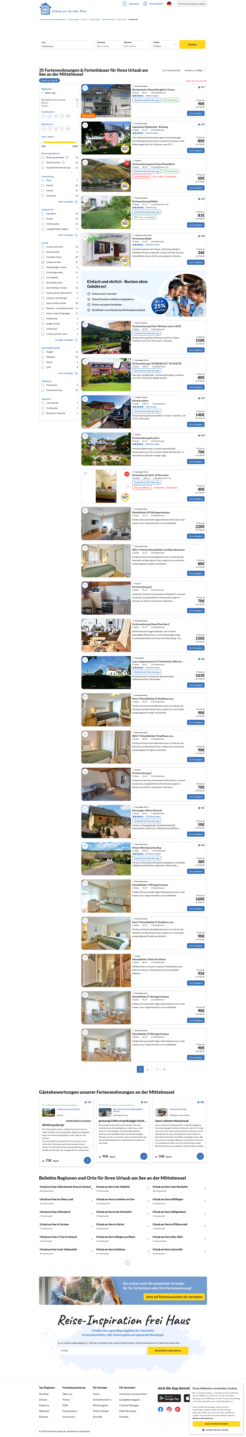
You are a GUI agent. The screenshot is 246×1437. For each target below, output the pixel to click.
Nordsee (44, 1393)
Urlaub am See (62, 262)
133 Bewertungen (153, 816)
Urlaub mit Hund (62, 246)
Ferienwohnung (62, 390)
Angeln (62, 351)
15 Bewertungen (152, 667)
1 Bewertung (150, 207)
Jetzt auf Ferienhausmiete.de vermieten (174, 1297)
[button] (216, 1429)
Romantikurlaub (62, 282)
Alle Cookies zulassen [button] (216, 1424)
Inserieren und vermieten (133, 1393)
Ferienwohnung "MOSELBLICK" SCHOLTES (157, 363)
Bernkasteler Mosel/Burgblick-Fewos (153, 89)
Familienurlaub (62, 257)
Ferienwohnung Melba (145, 201)
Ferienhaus (62, 385)
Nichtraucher (62, 223)
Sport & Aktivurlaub (62, 303)
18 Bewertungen (152, 444)
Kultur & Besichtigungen (62, 313)
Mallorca (44, 1405)
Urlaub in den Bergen (62, 298)
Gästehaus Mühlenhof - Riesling (150, 127)
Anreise (101, 42)
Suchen (192, 44)
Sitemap (43, 1416)
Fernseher (62, 195)
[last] (164, 1069)
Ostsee (43, 1399)
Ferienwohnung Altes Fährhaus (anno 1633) (156, 326)
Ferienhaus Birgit (142, 238)
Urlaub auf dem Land (62, 333)
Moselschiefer (140, 400)
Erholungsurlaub (62, 272)
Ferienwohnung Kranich (145, 438)
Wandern (62, 356)
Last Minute (62, 402)
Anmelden (134, 3)
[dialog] (216, 1408)
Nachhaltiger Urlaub (62, 267)
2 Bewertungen (151, 95)
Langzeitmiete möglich (62, 228)
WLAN (62, 185)
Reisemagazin (100, 1405)
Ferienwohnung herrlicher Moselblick (153, 164)
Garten (62, 190)
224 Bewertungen (153, 853)
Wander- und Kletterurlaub (62, 308)
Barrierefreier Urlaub (62, 287)
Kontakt (97, 1416)
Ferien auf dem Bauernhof (62, 292)
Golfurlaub (62, 328)
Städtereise (62, 318)
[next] (157, 1069)
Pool (62, 180)
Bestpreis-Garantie (62, 413)
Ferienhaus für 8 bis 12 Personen (150, 475)
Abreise (128, 42)
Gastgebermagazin (129, 1399)
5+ (68, 116)
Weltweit (44, 1411)
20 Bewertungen (152, 244)
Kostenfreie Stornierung (62, 167)
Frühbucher (62, 408)
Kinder (62, 218)
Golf (62, 367)
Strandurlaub (62, 251)
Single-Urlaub (62, 323)
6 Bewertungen (151, 133)
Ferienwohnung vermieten (192, 3)
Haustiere (62, 213)
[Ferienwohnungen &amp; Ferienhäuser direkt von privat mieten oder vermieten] (63, 11)
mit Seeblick (62, 277)
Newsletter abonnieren (168, 1350)
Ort (43, 42)
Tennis (62, 362)
